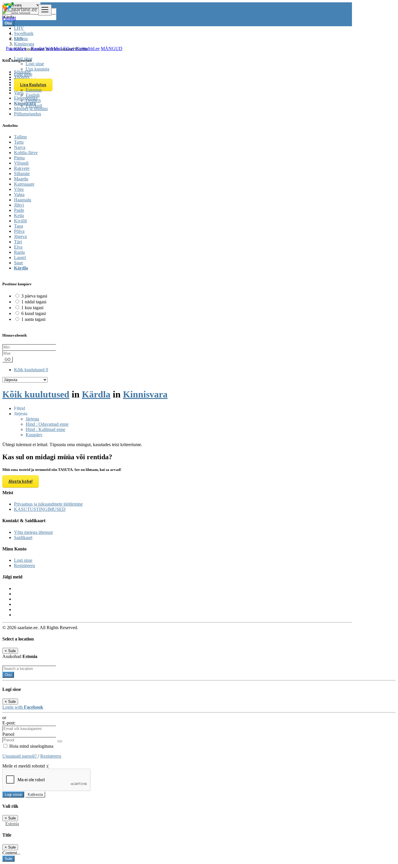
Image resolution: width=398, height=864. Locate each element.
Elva (18, 246)
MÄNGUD (111, 48)
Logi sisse (35, 63)
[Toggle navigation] (45, 10)
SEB (18, 38)
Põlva (19, 231)
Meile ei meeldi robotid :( (25, 765)
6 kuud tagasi (33, 313)
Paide (19, 210)
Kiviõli (20, 220)
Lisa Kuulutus (33, 84)
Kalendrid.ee (88, 48)
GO (7, 359)
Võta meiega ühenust (33, 532)
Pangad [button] (9, 18)
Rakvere (21, 168)
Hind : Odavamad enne (47, 424)
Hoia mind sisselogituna (30, 746)
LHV (19, 28)
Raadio (37, 48)
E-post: (8, 722)
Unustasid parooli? (20, 756)
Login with (22, 707)
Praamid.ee (16, 48)
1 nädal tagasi (33, 301)
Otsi (8, 675)
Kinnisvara (145, 394)
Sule (8, 858)
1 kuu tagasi (32, 307)
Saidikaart (23, 537)
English (33, 95)
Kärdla (21, 267)
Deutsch (33, 100)
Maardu (21, 178)
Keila (19, 215)
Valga (19, 194)
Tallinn (20, 136)
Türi (18, 241)
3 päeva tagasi (34, 295)
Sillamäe (22, 173)
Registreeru (24, 565)
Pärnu (19, 157)
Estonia (12, 823)
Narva (19, 147)
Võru (19, 189)
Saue (18, 262)
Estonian (34, 89)
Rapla (19, 252)
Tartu (19, 142)
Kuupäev (34, 434)
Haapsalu (22, 199)
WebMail (53, 48)
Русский (34, 105)
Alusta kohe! (20, 481)
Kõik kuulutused (31, 369)
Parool (8, 734)
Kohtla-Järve (26, 152)
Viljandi (21, 163)
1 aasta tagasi (33, 319)
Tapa (18, 226)
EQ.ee (69, 48)
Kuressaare (24, 184)
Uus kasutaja (37, 68)
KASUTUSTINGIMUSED (40, 509)
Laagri (20, 257)
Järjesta (32, 418)
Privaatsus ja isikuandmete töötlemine (48, 503)
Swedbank (24, 33)
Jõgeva (20, 236)
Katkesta (35, 794)
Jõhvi (19, 205)
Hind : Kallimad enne (45, 429)
